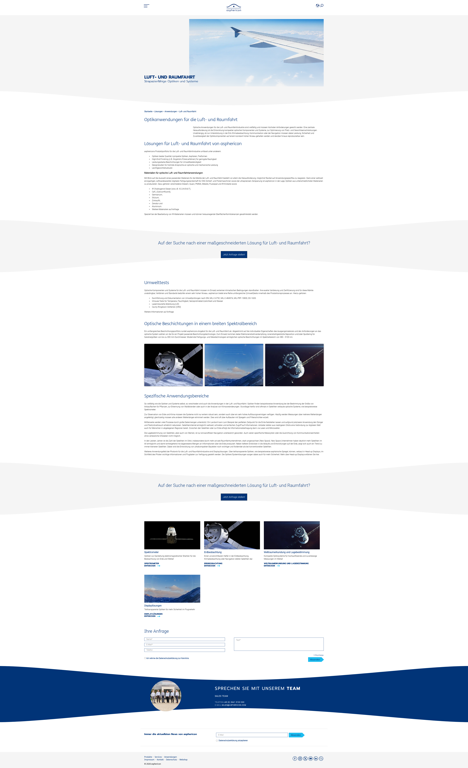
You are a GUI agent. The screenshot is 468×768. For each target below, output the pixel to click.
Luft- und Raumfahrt (187, 111)
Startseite (148, 111)
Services (158, 757)
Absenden (315, 659)
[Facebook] (295, 760)
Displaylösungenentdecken (153, 615)
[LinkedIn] (316, 760)
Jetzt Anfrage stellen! (234, 254)
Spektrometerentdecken (151, 564)
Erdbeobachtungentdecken (213, 564)
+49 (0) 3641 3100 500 (234, 702)
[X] (305, 760)
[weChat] (321, 760)
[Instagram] (300, 760)
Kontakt (160, 759)
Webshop (183, 759)
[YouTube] (311, 760)
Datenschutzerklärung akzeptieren (233, 740)
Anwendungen (171, 111)
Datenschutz (171, 759)
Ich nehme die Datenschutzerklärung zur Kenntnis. (167, 658)
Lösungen (158, 111)
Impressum (149, 759)
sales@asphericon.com (234, 705)
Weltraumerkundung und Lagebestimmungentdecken (286, 564)
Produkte (148, 757)
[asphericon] (234, 11)
